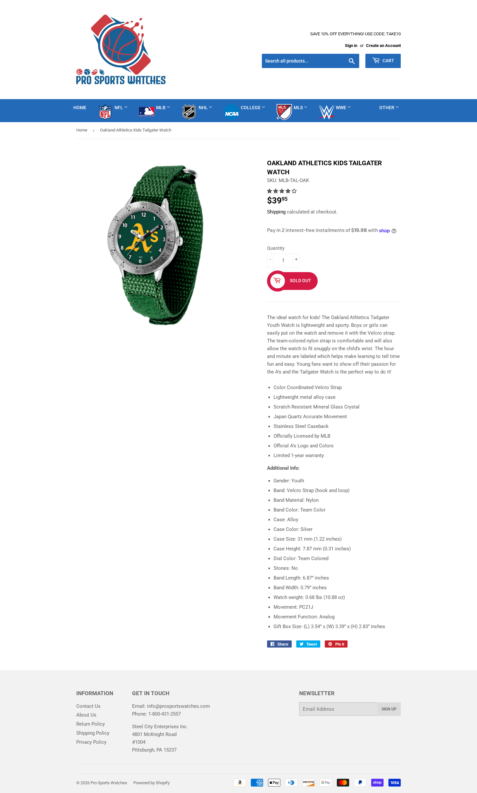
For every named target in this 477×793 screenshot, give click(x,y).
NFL (119, 107)
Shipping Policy (92, 733)
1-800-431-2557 (164, 714)
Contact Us (88, 706)
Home (79, 107)
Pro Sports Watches (109, 782)
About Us (86, 715)
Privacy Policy (91, 742)
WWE (341, 107)
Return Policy (90, 724)
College (251, 107)
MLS (299, 107)
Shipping (276, 212)
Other (387, 107)
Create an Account (383, 45)
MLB (161, 107)
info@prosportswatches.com (178, 706)
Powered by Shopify (151, 782)
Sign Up (389, 709)
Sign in (351, 45)
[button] (282, 191)
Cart (388, 60)
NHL (204, 107)
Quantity (276, 248)
